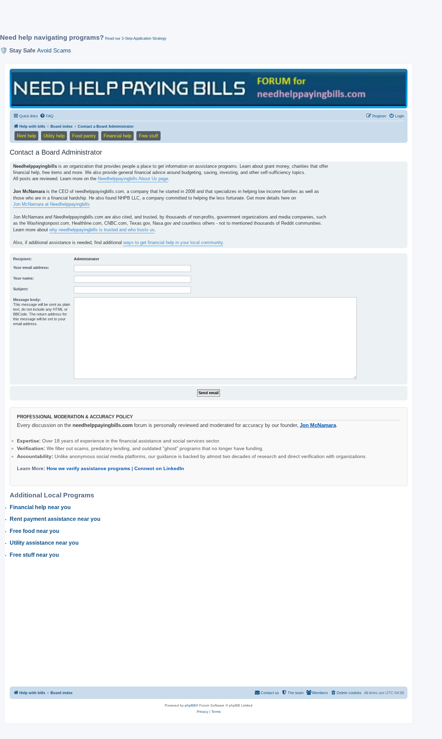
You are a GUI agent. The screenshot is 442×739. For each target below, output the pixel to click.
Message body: (27, 300)
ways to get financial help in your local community (173, 242)
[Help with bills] (208, 88)
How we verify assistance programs (88, 468)
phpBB (190, 705)
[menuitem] (47, 116)
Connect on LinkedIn (159, 468)
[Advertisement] (167, 19)
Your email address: (31, 267)
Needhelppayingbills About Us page (133, 178)
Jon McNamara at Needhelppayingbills (51, 204)
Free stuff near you (34, 555)
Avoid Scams (54, 50)
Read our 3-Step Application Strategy (135, 38)
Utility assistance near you (44, 543)
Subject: (20, 289)
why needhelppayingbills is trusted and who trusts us (102, 229)
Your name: (23, 278)
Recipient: (22, 259)
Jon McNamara (318, 425)
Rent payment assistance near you (55, 519)
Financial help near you (40, 507)
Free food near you (34, 531)
